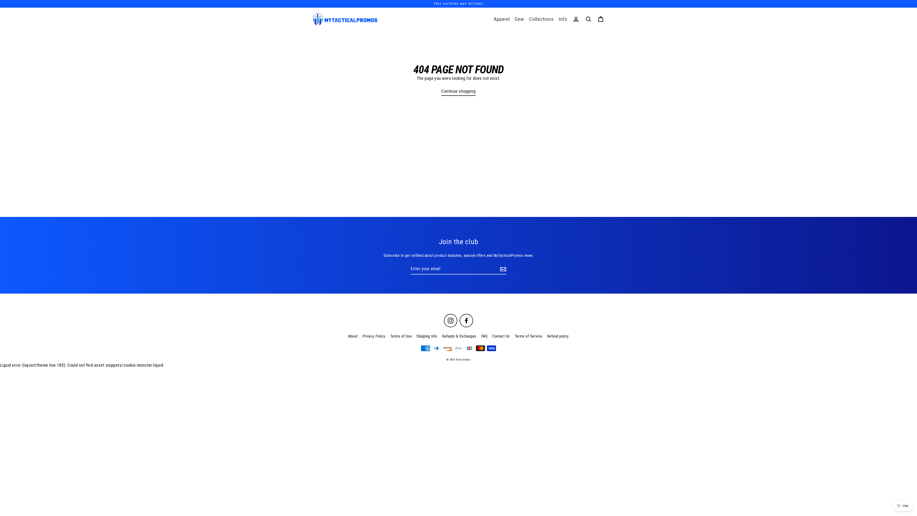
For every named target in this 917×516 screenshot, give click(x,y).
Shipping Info (426, 336)
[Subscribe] (502, 269)
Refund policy (558, 336)
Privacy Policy (374, 336)
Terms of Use (401, 336)
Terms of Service (528, 336)
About (352, 336)
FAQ (484, 336)
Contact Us (501, 336)
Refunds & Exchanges (459, 336)
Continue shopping (458, 91)
